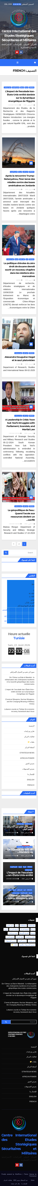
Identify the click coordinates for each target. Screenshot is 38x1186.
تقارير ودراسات (29, 731)
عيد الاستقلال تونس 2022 (20, 1180)
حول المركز (19, 937)
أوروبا (10, 889)
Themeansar (32, 1176)
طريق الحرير (10, 937)
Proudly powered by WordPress (12, 1174)
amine (18, 280)
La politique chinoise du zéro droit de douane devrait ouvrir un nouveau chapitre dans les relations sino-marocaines (19, 270)
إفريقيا (22, 87)
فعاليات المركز (29, 737)
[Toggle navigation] (17, 63)
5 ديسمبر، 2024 (28, 433)
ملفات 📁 (31, 742)
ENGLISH (30, 780)
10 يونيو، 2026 (29, 280)
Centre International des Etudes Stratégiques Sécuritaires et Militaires (19, 35)
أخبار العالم (25, 171)
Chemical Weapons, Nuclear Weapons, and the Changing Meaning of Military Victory (19, 701)
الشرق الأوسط (15, 87)
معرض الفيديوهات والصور (27, 945)
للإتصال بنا (30, 774)
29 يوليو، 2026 (29, 189)
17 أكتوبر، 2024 (29, 524)
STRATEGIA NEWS (27, 753)
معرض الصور (29, 763)
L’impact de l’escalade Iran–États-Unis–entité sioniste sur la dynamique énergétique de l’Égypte (19, 692)
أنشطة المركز (29, 747)
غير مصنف (31, 941)
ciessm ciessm (13, 105)
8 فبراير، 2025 (29, 364)
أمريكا (26, 87)
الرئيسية (31, 726)
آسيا (27, 259)
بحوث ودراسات (7, 87)
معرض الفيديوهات (28, 769)
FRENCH (32, 87)
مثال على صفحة (15, 1183)
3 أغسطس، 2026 (28, 105)
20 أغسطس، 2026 (26, 832)
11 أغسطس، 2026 (26, 855)
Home (32, 1180)
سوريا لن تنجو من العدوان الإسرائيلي (22, 672)
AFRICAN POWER (27, 758)
